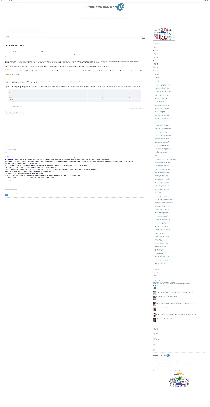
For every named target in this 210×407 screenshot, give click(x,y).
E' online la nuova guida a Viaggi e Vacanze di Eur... (162, 205)
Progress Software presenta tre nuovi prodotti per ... (162, 172)
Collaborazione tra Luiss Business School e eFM (162, 257)
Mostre (154, 344)
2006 (155, 272)
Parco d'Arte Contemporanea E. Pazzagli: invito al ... (162, 126)
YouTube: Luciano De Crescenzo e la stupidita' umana (163, 128)
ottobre (156, 75)
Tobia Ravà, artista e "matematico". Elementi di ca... (162, 84)
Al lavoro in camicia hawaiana (159, 101)
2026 (155, 44)
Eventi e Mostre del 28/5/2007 (159, 227)
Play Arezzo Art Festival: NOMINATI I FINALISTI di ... (163, 169)
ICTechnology (155, 340)
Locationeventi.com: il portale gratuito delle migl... (162, 189)
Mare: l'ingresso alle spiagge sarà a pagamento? (162, 152)
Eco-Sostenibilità (155, 333)
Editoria (154, 334)
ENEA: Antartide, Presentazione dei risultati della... (162, 95)
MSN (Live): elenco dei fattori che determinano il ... (162, 222)
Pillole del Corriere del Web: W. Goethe (160, 121)
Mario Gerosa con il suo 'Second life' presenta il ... (162, 236)
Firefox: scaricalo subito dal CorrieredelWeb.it (161, 226)
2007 (155, 71)
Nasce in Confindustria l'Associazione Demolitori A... (163, 146)
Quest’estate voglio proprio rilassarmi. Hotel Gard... (162, 173)
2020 (155, 53)
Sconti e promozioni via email (159, 253)
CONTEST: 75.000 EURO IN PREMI (160, 143)
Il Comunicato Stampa (156, 339)
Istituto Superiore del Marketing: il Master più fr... (162, 223)
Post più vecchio (142, 143)
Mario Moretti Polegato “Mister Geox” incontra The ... (163, 92)
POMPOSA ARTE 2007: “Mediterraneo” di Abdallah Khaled (164, 237)
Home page (74, 143)
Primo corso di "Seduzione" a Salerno (160, 246)
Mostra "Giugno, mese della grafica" (160, 244)
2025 (155, 46)
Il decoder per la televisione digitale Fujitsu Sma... (162, 213)
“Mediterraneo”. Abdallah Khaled (160, 247)
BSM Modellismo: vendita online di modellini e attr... (163, 220)
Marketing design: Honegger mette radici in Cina (162, 124)
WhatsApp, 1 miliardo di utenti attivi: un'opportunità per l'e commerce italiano (163, 282)
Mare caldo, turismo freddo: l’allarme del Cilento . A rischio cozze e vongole (167, 302)
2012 (155, 64)
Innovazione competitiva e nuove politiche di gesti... (162, 212)
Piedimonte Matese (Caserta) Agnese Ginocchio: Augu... (163, 136)
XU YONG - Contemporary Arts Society (160, 210)
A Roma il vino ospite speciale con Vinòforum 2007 (162, 219)
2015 (155, 60)
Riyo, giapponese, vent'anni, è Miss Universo (161, 161)
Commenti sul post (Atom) (12, 146)
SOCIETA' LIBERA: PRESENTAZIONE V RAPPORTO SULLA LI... (165, 193)
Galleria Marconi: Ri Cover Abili (160, 240)
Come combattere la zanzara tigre (160, 230)
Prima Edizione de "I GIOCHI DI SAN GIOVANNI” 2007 (163, 182)
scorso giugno (85, 52)
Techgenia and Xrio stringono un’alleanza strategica (162, 176)
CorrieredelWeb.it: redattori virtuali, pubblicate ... (162, 125)
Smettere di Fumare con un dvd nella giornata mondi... (163, 203)
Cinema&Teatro (155, 331)
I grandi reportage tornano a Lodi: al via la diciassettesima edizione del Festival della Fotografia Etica (22, 30)
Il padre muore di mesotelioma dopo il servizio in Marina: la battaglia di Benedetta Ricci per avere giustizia (23, 32)
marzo (156, 268)
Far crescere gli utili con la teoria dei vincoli (161, 260)
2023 (155, 49)
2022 (155, 50)
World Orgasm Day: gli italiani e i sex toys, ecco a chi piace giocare (166, 313)
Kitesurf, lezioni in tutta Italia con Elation (161, 216)
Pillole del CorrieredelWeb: (159, 249)
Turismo (154, 350)
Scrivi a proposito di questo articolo (16, 106)
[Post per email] (26, 112)
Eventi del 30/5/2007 (158, 156)
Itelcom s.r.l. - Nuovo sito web (159, 186)
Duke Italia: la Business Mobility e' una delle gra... (162, 145)
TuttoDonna (155, 348)
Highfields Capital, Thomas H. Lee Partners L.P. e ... (162, 99)
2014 (155, 61)
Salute (154, 349)
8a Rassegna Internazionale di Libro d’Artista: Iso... (162, 151)
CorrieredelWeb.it (155, 328)
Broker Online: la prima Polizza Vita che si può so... (162, 185)
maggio (156, 83)
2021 (155, 51)
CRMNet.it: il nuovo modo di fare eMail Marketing (162, 104)
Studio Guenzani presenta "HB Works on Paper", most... (163, 200)
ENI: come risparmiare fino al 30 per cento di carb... (162, 122)
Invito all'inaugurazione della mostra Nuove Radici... (162, 242)
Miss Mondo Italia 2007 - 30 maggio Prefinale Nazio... (163, 229)
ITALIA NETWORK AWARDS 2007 (160, 233)
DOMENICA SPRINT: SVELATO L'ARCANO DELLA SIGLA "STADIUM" (167, 296)
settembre (156, 77)
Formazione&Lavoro (156, 336)
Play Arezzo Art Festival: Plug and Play (160, 111)
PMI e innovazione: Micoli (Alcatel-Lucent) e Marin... (163, 168)
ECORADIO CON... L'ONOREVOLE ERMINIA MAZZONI (163, 97)
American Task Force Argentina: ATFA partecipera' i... (163, 217)
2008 (155, 70)
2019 (155, 54)
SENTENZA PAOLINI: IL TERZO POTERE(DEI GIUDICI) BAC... (164, 252)
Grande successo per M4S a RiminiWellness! (161, 116)
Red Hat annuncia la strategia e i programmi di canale (163, 106)
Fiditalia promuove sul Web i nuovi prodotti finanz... (162, 115)
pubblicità (22, 113)
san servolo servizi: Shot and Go (159, 207)
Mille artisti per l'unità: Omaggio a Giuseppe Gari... (162, 243)
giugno (156, 81)
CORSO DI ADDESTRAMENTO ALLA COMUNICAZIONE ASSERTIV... (165, 159)
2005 (155, 274)
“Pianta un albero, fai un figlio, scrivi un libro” (162, 142)
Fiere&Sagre (155, 335)
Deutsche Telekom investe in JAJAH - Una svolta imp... (163, 179)
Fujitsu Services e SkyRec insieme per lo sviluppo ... (162, 141)
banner (9, 113)
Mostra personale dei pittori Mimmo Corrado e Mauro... (163, 162)
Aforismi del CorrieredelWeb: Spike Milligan (161, 183)
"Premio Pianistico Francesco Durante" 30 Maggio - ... (163, 178)
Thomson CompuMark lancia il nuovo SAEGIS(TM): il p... (163, 114)
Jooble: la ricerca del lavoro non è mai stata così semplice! (164, 285)
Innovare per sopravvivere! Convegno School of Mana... (163, 232)
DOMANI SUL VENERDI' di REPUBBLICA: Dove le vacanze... (164, 85)
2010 (155, 67)
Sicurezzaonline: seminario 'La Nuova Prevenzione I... (163, 118)
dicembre (156, 73)
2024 (155, 47)
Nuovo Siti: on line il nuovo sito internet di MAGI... (162, 195)
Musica (154, 345)
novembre (156, 74)
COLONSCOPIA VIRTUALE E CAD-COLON (161, 175)
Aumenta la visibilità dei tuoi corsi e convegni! (162, 166)
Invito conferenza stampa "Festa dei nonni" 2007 (162, 105)
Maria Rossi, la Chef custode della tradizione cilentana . (164, 307)
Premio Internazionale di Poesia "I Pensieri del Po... (162, 119)
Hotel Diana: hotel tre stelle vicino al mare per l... (162, 112)
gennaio (156, 270)
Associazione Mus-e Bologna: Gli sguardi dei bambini (163, 87)
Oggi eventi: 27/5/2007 (158, 239)
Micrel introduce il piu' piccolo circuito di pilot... (162, 88)
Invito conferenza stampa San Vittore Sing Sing (162, 165)
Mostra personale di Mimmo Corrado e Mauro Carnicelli (163, 148)
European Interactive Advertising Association (12, 51)
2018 (155, 56)
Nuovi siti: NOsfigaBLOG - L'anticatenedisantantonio (163, 94)
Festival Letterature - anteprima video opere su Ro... (162, 262)
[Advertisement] (105, 22)
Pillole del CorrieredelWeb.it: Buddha (160, 235)
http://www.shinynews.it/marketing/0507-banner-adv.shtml (138, 108)
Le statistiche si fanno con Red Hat (160, 263)
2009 (155, 68)
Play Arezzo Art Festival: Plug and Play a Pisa (161, 129)
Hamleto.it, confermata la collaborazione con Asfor (162, 109)
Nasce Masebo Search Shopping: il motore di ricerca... (163, 254)
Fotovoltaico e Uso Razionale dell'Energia (161, 98)
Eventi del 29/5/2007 (158, 192)
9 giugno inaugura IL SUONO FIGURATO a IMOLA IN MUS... (164, 199)
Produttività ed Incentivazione (159, 188)
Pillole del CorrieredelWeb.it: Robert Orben (161, 250)
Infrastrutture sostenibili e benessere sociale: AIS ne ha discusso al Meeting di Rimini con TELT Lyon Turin (23, 31)
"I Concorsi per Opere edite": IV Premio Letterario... (162, 190)
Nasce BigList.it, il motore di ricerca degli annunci (162, 138)
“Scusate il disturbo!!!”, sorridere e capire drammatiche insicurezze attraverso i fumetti (168, 291)
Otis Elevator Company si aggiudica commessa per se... (163, 135)
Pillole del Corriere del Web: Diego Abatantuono (162, 89)
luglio (156, 80)
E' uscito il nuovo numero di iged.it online (161, 198)
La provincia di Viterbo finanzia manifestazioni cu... (162, 256)
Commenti (7, 152)
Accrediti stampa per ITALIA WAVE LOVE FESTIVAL (163, 225)
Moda (156, 155)
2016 (155, 58)
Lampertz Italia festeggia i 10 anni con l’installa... (162, 108)
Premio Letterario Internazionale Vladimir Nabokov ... (163, 153)
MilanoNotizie (155, 343)
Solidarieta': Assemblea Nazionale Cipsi (161, 196)
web (24, 113)
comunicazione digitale (15, 113)
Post (6, 150)
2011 (155, 66)
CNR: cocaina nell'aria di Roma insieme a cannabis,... (163, 91)
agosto (156, 78)
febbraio (156, 269)
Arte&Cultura (155, 330)
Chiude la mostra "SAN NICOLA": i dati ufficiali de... (162, 259)
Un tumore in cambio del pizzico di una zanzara (162, 209)
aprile (156, 266)
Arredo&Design (155, 329)
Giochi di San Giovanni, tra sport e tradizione (161, 139)
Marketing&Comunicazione (157, 341)
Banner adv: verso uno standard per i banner (13, 42)
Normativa (154, 346)
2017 (155, 57)
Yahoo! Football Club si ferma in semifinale (161, 131)
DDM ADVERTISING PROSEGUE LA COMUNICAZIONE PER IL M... (165, 180)
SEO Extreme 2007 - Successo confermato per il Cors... (163, 215)
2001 (155, 276)
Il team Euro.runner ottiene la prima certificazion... (162, 102)
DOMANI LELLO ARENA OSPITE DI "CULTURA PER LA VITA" (164, 163)
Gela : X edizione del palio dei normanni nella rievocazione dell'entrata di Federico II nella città (21, 28)
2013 (155, 63)
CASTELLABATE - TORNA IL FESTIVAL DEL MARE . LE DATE (165, 318)
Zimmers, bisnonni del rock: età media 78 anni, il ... (162, 149)
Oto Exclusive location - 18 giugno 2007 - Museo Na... (163, 132)
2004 (155, 275)
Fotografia (154, 338)
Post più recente (7, 143)
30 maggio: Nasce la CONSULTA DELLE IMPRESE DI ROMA (164, 202)
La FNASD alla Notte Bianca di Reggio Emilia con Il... (163, 264)
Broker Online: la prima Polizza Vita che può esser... (162, 206)
